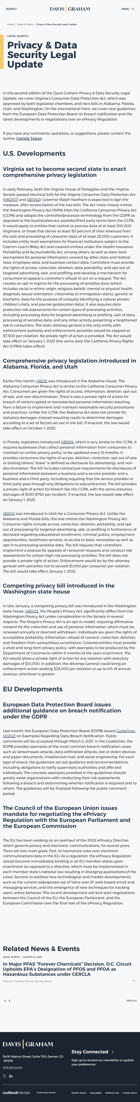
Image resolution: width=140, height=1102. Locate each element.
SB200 (9, 513)
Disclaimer (95, 1093)
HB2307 (11, 199)
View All (131, 1000)
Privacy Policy (78, 1093)
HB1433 (31, 611)
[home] (70, 9)
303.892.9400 (12, 1068)
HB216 (41, 381)
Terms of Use (112, 1093)
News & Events (25, 24)
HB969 (67, 442)
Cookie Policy (130, 1093)
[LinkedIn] (10, 1076)
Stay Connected (89, 1051)
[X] (4, 1076)
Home (10, 24)
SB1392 (33, 199)
